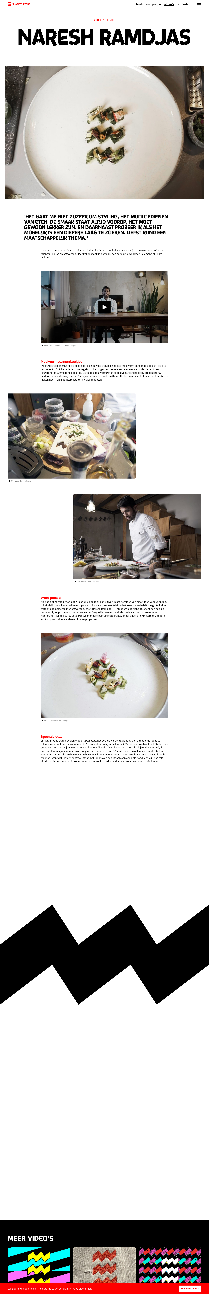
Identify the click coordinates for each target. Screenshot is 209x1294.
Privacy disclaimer (80, 1288)
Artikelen (184, 4)
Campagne (153, 4)
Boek (139, 4)
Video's (169, 4)
